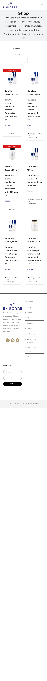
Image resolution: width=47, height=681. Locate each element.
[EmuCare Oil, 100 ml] (35, 154)
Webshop (29, 329)
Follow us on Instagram (31, 349)
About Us (29, 312)
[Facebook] (8, 340)
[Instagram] (13, 340)
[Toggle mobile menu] (42, 4)
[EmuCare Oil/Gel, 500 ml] (35, 226)
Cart (28, 356)
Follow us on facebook (31, 340)
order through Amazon (30, 26)
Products (29, 323)
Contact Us (30, 334)
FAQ (27, 318)
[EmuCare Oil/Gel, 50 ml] (12, 226)
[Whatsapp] (17, 340)
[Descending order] (35, 48)
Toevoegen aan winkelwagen (32, 135)
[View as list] (25, 60)
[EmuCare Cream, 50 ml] (35, 78)
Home (28, 307)
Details (13, 133)
